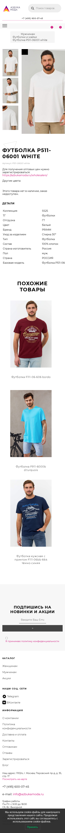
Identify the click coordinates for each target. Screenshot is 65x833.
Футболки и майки (25, 37)
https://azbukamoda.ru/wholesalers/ (24, 175)
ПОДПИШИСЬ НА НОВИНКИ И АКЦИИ (32, 609)
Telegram (13, 696)
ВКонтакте (13, 702)
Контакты (8, 740)
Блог (5, 765)
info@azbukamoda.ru (28, 794)
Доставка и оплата (14, 734)
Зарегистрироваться (15, 759)
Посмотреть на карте (14, 779)
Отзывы (7, 752)
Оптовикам (9, 746)
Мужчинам (28, 34)
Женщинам (10, 666)
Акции (6, 678)
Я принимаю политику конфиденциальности (32, 641)
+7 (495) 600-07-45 (32, 18)
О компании (10, 718)
